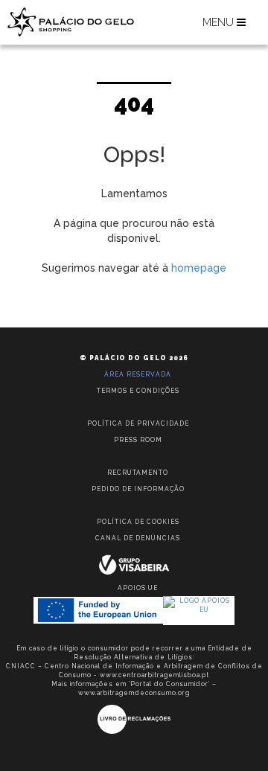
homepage (198, 268)
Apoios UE (138, 588)
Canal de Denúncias (137, 538)
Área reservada (137, 374)
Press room (138, 440)
